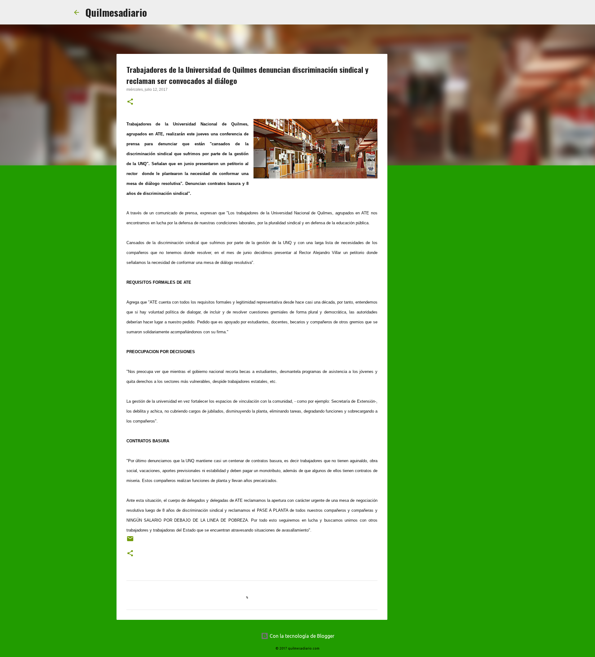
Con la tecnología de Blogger (301, 636)
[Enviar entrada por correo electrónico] (130, 541)
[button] (130, 102)
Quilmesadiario (116, 12)
